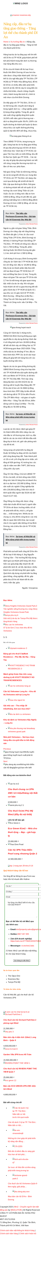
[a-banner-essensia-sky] (20, 15)
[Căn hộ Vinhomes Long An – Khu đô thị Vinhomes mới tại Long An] (19, 686)
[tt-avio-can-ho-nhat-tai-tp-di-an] (16, 1012)
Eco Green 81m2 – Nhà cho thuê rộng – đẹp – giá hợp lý (22, 832)
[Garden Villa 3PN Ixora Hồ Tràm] (10, 1049)
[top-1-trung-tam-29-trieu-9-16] (20, 866)
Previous (7, 749)
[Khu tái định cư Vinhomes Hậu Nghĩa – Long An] (19, 714)
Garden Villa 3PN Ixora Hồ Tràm (17, 1054)
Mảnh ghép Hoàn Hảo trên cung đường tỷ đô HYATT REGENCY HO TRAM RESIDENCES (18, 677)
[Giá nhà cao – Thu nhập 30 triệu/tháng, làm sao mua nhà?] (16, 700)
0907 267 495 (23, 934)
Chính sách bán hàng (9, 1233)
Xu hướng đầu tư (17, 42)
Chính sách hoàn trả (27, 1233)
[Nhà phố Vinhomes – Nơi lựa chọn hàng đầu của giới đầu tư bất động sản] (23, 728)
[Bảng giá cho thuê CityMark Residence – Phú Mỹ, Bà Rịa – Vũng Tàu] (17, 648)
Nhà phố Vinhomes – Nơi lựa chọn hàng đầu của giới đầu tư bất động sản (18, 740)
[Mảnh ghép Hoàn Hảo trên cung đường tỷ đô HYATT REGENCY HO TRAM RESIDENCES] (23, 665)
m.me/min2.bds (27, 946)
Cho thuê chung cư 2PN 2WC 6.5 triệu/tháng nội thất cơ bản (23, 793)
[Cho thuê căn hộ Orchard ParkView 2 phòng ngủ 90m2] (12, 1014)
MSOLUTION (16, 1210)
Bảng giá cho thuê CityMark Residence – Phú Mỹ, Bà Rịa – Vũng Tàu (19, 657)
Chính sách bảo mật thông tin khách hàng (17, 1230)
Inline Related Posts (32, 224)
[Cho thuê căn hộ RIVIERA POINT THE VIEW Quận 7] (16, 1063)
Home (5, 42)
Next (5, 761)
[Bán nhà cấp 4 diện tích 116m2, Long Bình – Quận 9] (8, 1032)
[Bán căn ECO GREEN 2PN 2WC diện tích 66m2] (9, 1080)
